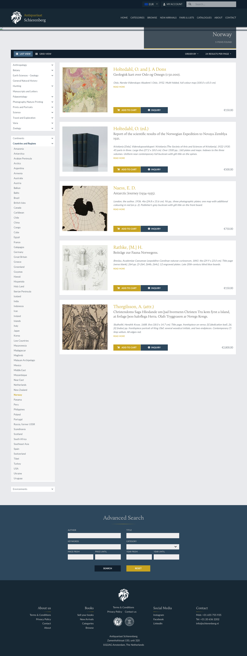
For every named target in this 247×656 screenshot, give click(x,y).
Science (17, 112)
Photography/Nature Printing (28, 101)
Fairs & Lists (186, 17)
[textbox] (150, 4)
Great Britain (20, 257)
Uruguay (18, 478)
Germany (18, 252)
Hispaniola (19, 281)
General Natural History (25, 80)
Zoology (17, 128)
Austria (17, 183)
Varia (15, 123)
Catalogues (204, 17)
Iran (16, 311)
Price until (101, 551)
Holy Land (19, 286)
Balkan (17, 188)
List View (25, 53)
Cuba (16, 232)
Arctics (17, 163)
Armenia (18, 173)
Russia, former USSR (24, 424)
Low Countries (21, 340)
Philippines (19, 409)
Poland (17, 414)
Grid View (45, 53)
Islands (17, 321)
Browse (152, 17)
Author (72, 529)
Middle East (20, 370)
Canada (17, 207)
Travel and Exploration (24, 117)
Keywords (73, 541)
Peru (16, 404)
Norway (18, 394)
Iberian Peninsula (22, 291)
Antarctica (19, 153)
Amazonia (19, 148)
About (218, 17)
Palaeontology (20, 96)
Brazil (16, 198)
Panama (18, 399)
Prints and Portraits (23, 107)
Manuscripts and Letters (25, 91)
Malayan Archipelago (24, 360)
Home (124, 17)
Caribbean (19, 212)
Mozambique (20, 375)
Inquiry (156, 110)
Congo (17, 227)
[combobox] (150, 4)
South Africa (20, 439)
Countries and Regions (24, 143)
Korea (17, 335)
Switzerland (20, 453)
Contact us (131, 611)
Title (129, 529)
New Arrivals (168, 17)
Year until (159, 551)
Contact (230, 17)
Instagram (158, 615)
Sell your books (85, 615)
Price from (74, 551)
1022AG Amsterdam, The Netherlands (123, 645)
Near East (19, 380)
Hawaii (17, 276)
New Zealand (20, 390)
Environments (20, 489)
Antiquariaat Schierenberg (124, 636)
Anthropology (20, 65)
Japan (17, 330)
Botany (16, 70)
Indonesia (19, 306)
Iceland (17, 296)
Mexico (17, 365)
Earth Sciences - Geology (26, 75)
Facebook (158, 619)
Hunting (17, 86)
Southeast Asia (21, 444)
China (17, 222)
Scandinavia (19, 429)
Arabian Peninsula (23, 158)
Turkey (17, 463)
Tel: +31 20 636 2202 (208, 619)
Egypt (17, 237)
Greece (17, 261)
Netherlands (20, 384)
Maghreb (18, 355)
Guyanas (18, 271)
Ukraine (18, 473)
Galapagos (19, 247)
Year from (132, 551)
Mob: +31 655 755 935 (209, 615)
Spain (16, 448)
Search (107, 568)
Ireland (17, 316)
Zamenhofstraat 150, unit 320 (123, 640)
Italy (16, 325)
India (16, 301)
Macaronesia (20, 345)
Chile (16, 217)
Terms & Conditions (40, 615)
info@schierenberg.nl (207, 623)
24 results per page (217, 53)
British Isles (20, 202)
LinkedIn (157, 623)
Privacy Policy (43, 619)
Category (131, 541)
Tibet (16, 458)
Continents (18, 138)
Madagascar (20, 350)
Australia (18, 178)
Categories (137, 17)
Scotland (18, 434)
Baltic (16, 192)
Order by (191, 53)
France (17, 242)
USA (16, 468)
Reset (138, 568)
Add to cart (129, 110)
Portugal (18, 419)
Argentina (19, 168)
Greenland (19, 266)
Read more (119, 86)
